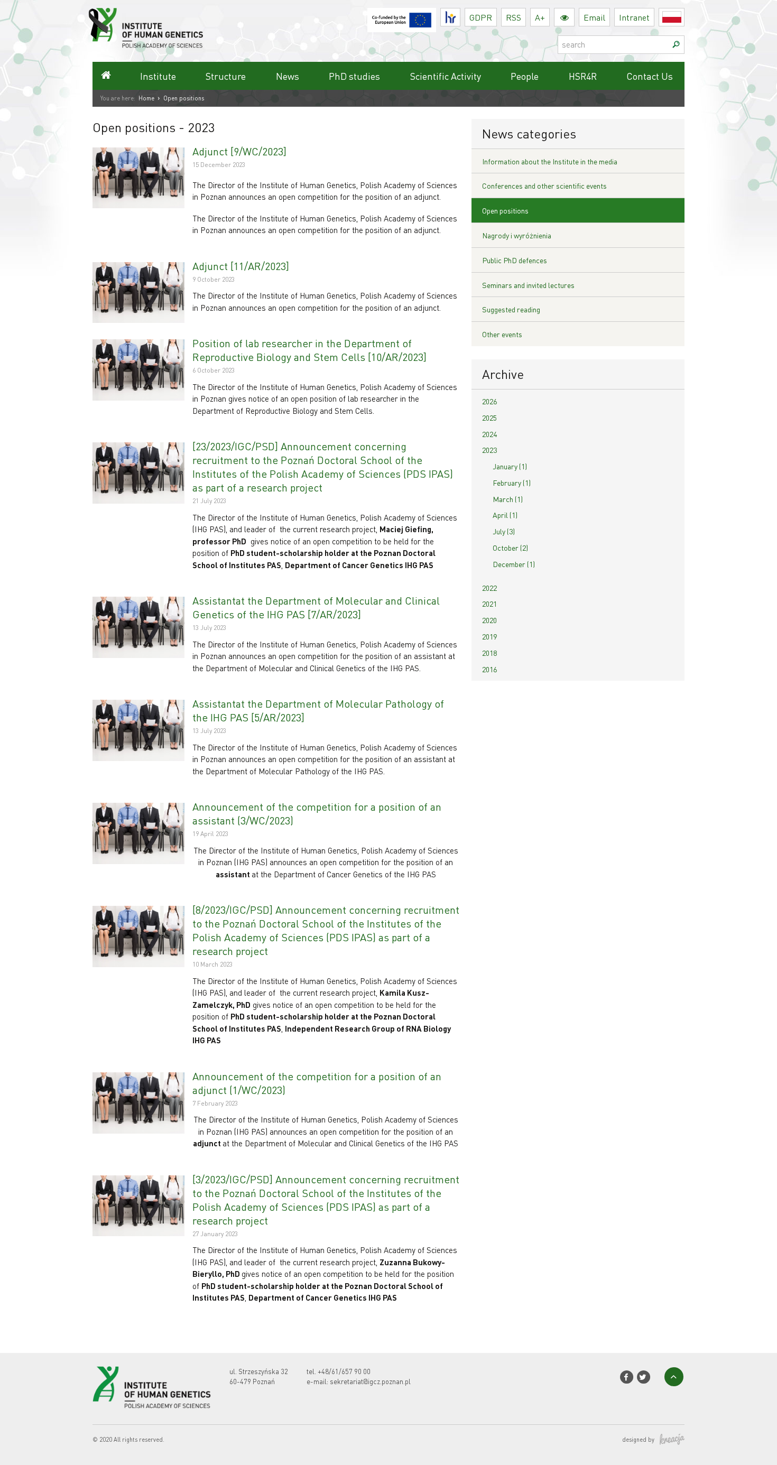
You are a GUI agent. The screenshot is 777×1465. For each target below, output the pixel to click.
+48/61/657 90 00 (344, 1371)
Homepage (105, 76)
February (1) (512, 482)
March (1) (508, 499)
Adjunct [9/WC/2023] (239, 151)
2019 (489, 636)
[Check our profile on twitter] (643, 1377)
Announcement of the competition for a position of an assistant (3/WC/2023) (316, 813)
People (525, 76)
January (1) (510, 466)
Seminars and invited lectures (528, 285)
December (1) (514, 564)
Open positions (505, 210)
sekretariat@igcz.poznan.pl (370, 1381)
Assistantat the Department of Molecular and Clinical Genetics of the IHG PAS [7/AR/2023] (316, 607)
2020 (489, 620)
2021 (489, 603)
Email (594, 17)
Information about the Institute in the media (549, 161)
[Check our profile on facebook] (626, 1377)
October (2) (510, 547)
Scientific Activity (445, 76)
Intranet (634, 17)
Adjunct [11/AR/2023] (240, 266)
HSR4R (583, 76)
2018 (489, 652)
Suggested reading (511, 309)
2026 (489, 401)
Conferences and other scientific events (544, 185)
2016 (489, 669)
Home (146, 98)
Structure (226, 76)
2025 (489, 417)
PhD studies (354, 76)
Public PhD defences (514, 260)
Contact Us (649, 76)
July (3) (504, 531)
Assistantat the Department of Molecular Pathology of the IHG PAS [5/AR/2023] (318, 710)
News (287, 76)
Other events (502, 334)
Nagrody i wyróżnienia (516, 235)
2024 (489, 434)
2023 (489, 450)
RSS (513, 17)
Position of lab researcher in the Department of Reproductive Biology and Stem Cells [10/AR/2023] (309, 350)
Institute (158, 76)
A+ (540, 17)
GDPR (480, 17)
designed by (638, 1439)
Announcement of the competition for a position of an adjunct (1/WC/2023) (316, 1083)
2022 (489, 587)
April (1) (505, 515)
